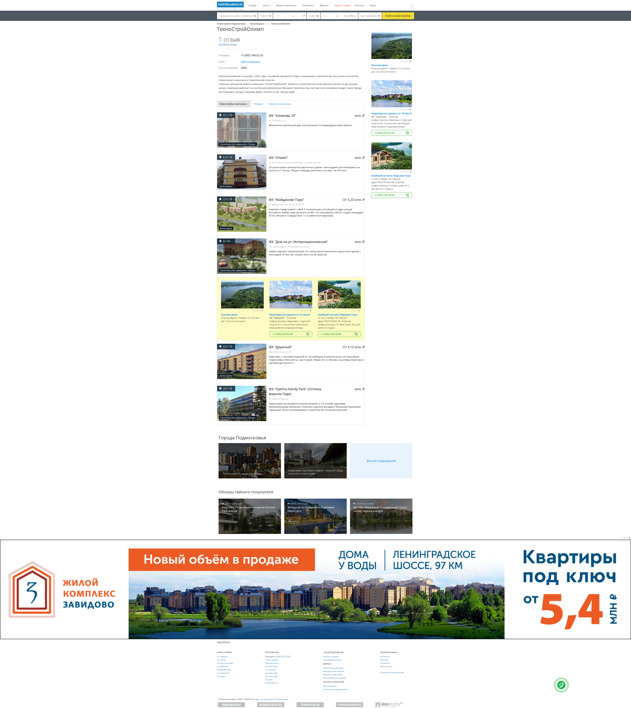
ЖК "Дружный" (280, 347)
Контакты (385, 656)
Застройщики (257, 23)
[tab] (234, 104)
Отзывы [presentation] (258, 103)
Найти (398, 16)
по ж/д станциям (225, 663)
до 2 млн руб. (271, 673)
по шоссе (221, 659)
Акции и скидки (342, 5)
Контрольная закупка (333, 671)
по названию (223, 673)
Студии (268, 679)
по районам (222, 666)
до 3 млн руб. (271, 676)
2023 (288, 656)
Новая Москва (224, 669)
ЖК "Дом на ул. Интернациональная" (298, 241)
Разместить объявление (392, 672)
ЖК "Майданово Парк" (286, 199)
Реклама (384, 659)
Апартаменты (272, 682)
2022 (283, 656)
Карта (373, 5)
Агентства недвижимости (335, 689)
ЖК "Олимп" (278, 157)
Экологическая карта (333, 668)
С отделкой (270, 669)
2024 (278, 656)
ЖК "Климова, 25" (282, 115)
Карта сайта (386, 666)
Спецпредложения (332, 659)
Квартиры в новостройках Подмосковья (269, 699)
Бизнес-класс (271, 666)
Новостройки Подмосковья (231, 23)
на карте (221, 676)
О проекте (385, 663)
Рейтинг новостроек (333, 674)
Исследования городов (334, 677)
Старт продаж (272, 659)
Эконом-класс (272, 663)
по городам (222, 656)
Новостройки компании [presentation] (234, 103)
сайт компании (250, 61)
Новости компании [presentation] (280, 103)
